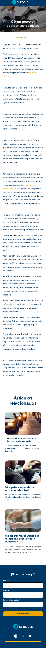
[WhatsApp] (23, 636)
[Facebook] (16, 636)
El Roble (16, 37)
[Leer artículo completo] (23, 433)
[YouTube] (30, 636)
